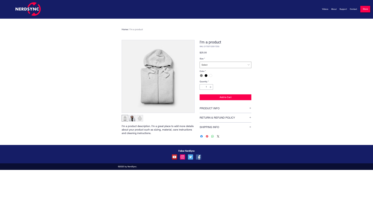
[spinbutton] (206, 87)
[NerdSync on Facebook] (198, 157)
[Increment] (211, 87)
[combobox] (225, 65)
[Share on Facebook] (201, 136)
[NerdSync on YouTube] (174, 157)
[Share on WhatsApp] (212, 136)
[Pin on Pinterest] (207, 136)
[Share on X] (218, 136)
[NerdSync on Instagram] (182, 157)
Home (125, 29)
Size (202, 58)
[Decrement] (202, 87)
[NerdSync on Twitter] (190, 157)
